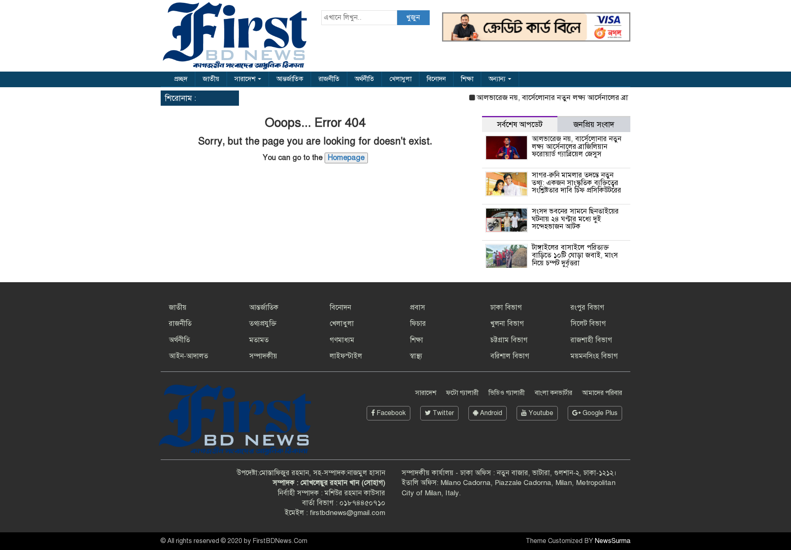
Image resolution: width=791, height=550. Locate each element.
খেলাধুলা (400, 79)
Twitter (442, 413)
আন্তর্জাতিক (289, 79)
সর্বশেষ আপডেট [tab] (520, 124)
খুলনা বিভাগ (507, 323)
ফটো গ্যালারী (462, 393)
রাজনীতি (328, 79)
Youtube (540, 413)
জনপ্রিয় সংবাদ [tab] (593, 124)
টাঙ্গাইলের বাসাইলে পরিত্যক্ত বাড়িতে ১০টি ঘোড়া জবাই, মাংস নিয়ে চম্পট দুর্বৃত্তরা (575, 255)
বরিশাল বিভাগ (509, 356)
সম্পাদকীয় (263, 356)
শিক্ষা (467, 79)
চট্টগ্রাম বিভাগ (509, 340)
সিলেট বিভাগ (588, 323)
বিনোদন (436, 79)
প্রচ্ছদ (180, 79)
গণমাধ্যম (342, 340)
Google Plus (599, 413)
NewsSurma (612, 541)
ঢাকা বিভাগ (506, 307)
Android (490, 413)
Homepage (346, 157)
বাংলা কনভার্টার (553, 393)
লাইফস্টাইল (346, 356)
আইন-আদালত (188, 356)
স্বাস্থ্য (416, 356)
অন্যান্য (498, 79)
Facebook (390, 413)
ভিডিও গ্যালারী (507, 393)
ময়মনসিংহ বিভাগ (594, 356)
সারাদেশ (245, 79)
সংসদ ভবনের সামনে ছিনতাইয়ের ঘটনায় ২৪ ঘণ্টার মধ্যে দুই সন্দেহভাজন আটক (575, 219)
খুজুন (413, 17)
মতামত (259, 340)
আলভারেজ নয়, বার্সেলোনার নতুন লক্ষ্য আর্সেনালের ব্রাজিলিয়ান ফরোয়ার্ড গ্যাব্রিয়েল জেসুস (595, 97)
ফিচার (418, 323)
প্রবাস (417, 307)
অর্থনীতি (364, 79)
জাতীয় (211, 79)
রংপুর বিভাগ (587, 307)
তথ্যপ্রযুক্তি (262, 323)
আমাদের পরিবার (602, 393)
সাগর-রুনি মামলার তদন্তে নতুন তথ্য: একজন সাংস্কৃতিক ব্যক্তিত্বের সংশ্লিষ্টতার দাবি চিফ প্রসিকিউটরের (576, 183)
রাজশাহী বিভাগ (591, 340)
